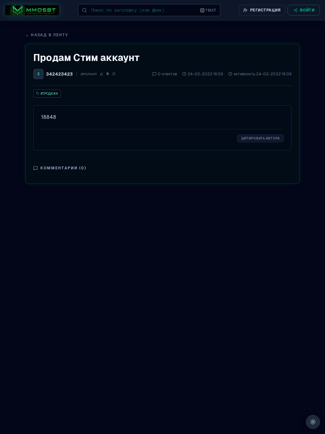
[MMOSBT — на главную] (32, 10)
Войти (307, 10)
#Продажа (49, 94)
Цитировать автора (260, 138)
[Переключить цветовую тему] (313, 422)
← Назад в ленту (46, 34)
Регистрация (265, 10)
